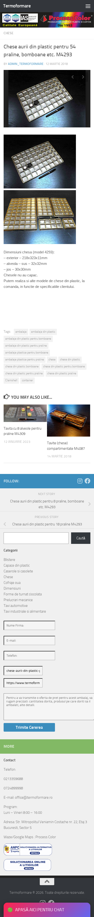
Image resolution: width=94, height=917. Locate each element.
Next (83, 77)
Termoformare (17, 6)
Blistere (9, 560)
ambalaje (21, 331)
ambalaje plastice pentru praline (24, 359)
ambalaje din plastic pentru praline (26, 345)
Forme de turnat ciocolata (23, 594)
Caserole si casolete (18, 571)
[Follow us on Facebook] (87, 481)
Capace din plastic (17, 565)
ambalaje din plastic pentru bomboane (28, 338)
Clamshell (11, 380)
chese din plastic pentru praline (24, 373)
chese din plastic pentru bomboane (64, 366)
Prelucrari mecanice (18, 600)
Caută (80, 538)
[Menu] (88, 6)
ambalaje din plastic (43, 331)
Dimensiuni (12, 588)
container (27, 380)
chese (51, 359)
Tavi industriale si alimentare (25, 611)
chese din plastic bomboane (22, 366)
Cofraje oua (12, 583)
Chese (8, 33)
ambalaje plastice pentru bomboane (26, 352)
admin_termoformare (25, 64)
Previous (72, 77)
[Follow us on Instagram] (80, 481)
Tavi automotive (16, 606)
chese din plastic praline (61, 373)
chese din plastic (70, 359)
